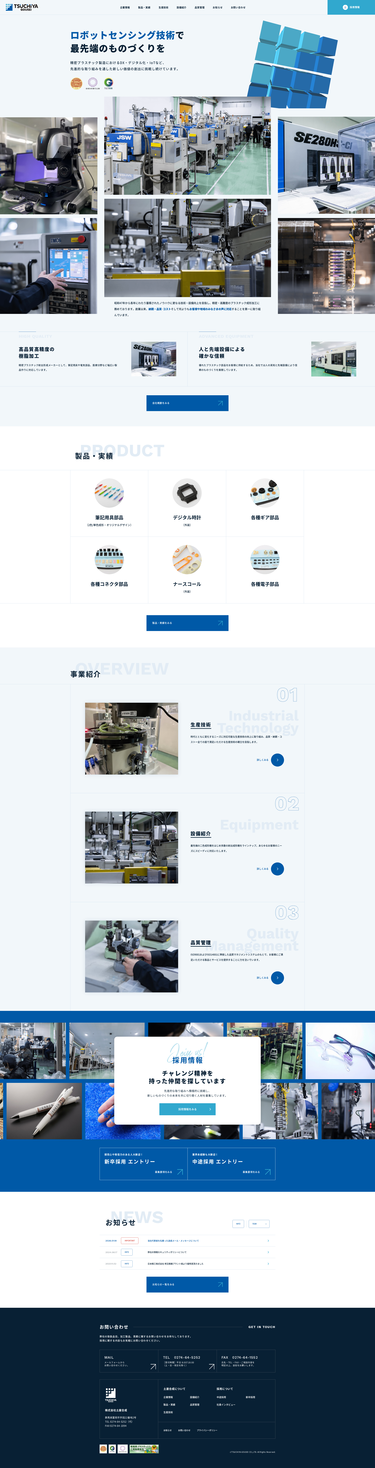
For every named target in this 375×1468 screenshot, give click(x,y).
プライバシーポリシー (207, 1430)
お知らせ (167, 1430)
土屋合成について (174, 1389)
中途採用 (221, 1397)
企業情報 (168, 1397)
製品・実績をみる (162, 623)
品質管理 (194, 1404)
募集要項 (351, 39)
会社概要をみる (161, 403)
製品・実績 (169, 1404)
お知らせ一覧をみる (163, 1284)
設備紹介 (194, 1397)
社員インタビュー (351, 29)
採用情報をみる (187, 1109)
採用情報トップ (351, 19)
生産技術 (168, 1412)
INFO (238, 1224)
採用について (225, 1389)
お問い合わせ (184, 1430)
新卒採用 (250, 1397)
